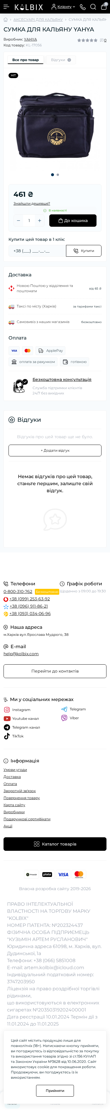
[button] (52, 174)
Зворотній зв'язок (20, 791)
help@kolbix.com (21, 653)
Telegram (78, 709)
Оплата (10, 783)
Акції (8, 826)
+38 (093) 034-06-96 (30, 613)
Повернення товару (22, 798)
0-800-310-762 (18, 591)
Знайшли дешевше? (31, 203)
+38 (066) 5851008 (54, 960)
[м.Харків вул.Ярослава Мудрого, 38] (55, 565)
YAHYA (30, 39)
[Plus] (39, 220)
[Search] (93, 7)
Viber (74, 718)
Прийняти (55, 1090)
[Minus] (18, 220)
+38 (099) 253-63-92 (29, 598)
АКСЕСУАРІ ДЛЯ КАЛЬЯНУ (38, 19)
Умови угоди (15, 769)
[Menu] (6, 7)
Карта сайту (14, 805)
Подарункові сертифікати (27, 819)
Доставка (12, 776)
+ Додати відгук (55, 450)
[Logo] (28, 6)
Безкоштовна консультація (62, 379)
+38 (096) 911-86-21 (29, 606)
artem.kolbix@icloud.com (54, 967)
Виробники (14, 812)
